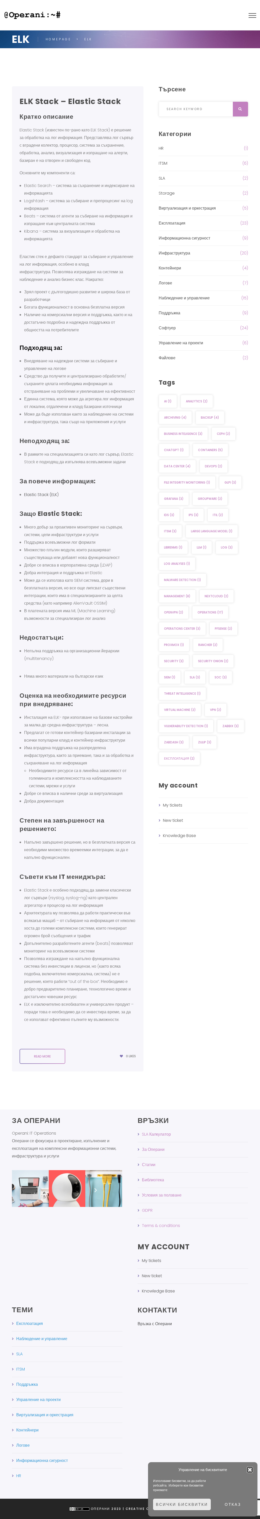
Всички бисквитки (182, 1504)
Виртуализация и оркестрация (187, 208)
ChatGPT (174, 450)
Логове (165, 283)
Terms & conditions (161, 1225)
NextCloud (217, 596)
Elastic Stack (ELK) (41, 495)
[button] (249, 1469)
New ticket (173, 820)
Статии (148, 1165)
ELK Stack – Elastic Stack (70, 101)
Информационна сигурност (184, 238)
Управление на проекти (181, 343)
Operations (210, 612)
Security (174, 661)
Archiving (175, 417)
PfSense (223, 628)
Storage (167, 193)
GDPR (147, 1210)
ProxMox (174, 645)
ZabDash (174, 742)
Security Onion (213, 661)
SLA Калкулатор (156, 1134)
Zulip (205, 742)
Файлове (167, 358)
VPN (215, 710)
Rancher (208, 645)
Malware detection (182, 580)
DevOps (213, 466)
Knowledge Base (179, 836)
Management (177, 596)
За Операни (153, 1149)
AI (168, 401)
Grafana (174, 499)
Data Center (177, 466)
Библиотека (153, 1180)
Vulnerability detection (186, 726)
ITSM (163, 163)
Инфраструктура (174, 253)
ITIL (218, 515)
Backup (210, 417)
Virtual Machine (180, 710)
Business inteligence (183, 434)
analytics (197, 401)
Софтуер (167, 328)
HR (161, 148)
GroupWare (210, 499)
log (227, 547)
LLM (202, 547)
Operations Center (182, 628)
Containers (210, 450)
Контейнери (170, 268)
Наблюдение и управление (184, 298)
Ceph (223, 434)
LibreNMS (173, 547)
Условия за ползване (162, 1195)
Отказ (233, 1504)
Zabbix (230, 726)
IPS (194, 515)
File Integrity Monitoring (187, 482)
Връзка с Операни (155, 1324)
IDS (169, 515)
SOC (221, 677)
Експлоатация (172, 223)
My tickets (172, 805)
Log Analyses (177, 563)
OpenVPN (173, 612)
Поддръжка (169, 313)
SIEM (169, 677)
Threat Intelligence (182, 693)
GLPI (230, 482)
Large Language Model (212, 531)
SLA (162, 178)
